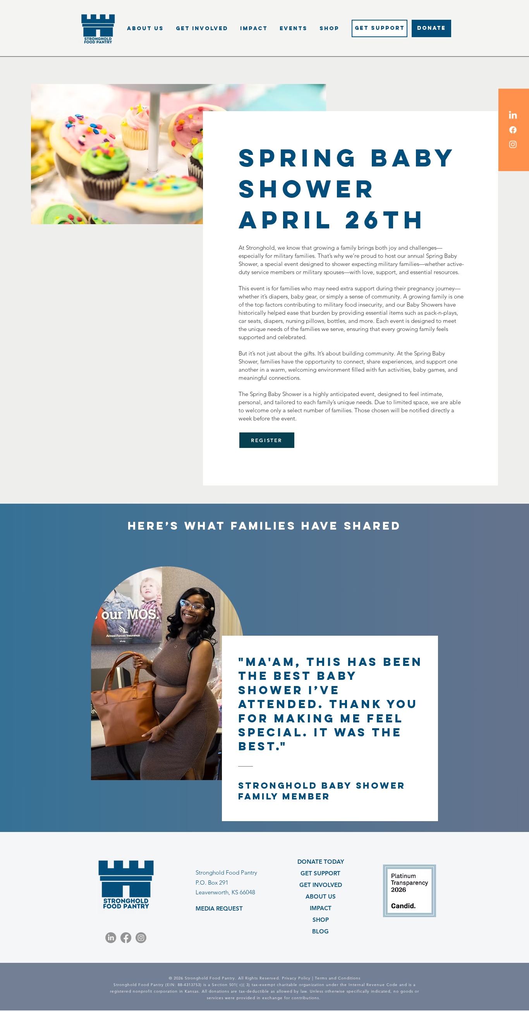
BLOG (320, 931)
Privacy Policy (296, 978)
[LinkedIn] (110, 937)
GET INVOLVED (320, 885)
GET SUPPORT (320, 873)
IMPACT (320, 908)
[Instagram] (141, 937)
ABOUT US (321, 896)
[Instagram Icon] (513, 144)
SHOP (321, 919)
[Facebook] (125, 937)
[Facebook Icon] (513, 130)
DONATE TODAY (320, 861)
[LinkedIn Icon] (513, 115)
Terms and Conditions (338, 978)
